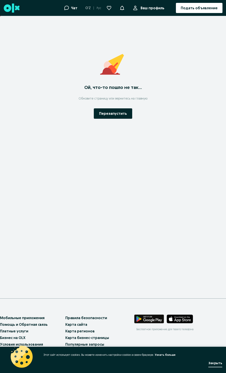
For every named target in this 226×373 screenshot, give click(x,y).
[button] (122, 7)
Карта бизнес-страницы (87, 337)
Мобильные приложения (22, 318)
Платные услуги (14, 331)
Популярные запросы (84, 344)
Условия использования (21, 344)
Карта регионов (80, 331)
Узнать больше (165, 354)
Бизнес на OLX (12, 337)
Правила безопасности (86, 318)
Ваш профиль (152, 8)
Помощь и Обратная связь (24, 324)
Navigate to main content (24, 18)
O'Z (88, 8)
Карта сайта (76, 324)
